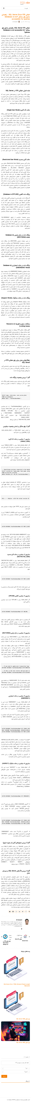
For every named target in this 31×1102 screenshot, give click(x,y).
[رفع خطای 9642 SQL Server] (15, 1002)
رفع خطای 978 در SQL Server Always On (7, 942)
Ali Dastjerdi (15, 21)
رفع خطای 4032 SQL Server (23, 1042)
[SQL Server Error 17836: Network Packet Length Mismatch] (15, 968)
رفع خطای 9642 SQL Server (23, 1019)
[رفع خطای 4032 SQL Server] (15, 1031)
